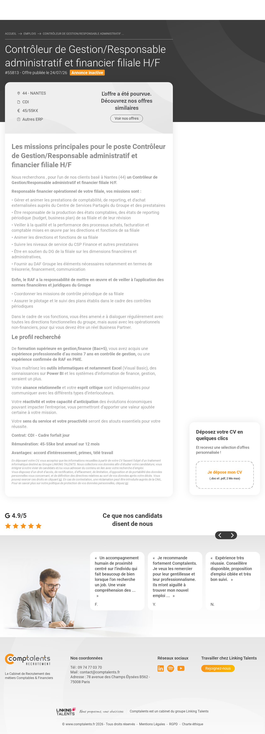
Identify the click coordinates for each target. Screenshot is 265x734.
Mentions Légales (152, 724)
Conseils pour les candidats (164, 3)
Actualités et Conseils (62, 3)
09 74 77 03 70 (90, 667)
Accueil (11, 33)
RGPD (173, 724)
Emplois (30, 33)
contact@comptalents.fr (100, 672)
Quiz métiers (151, 3)
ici (60, 479)
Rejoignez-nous (218, 668)
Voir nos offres (127, 118)
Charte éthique (192, 724)
